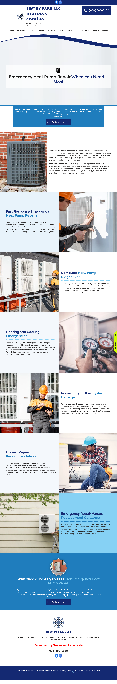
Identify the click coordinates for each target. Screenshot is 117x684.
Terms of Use (61, 672)
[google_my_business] (60, 2)
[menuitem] (11, 30)
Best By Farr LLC (58, 632)
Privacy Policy (70, 672)
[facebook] (56, 2)
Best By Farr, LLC (43, 8)
